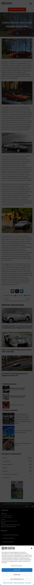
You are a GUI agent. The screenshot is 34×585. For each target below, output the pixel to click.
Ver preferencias (17, 579)
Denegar (17, 574)
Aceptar (17, 570)
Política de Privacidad (19, 582)
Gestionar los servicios (16, 565)
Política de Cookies (8, 582)
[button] (31, 548)
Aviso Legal (28, 582)
